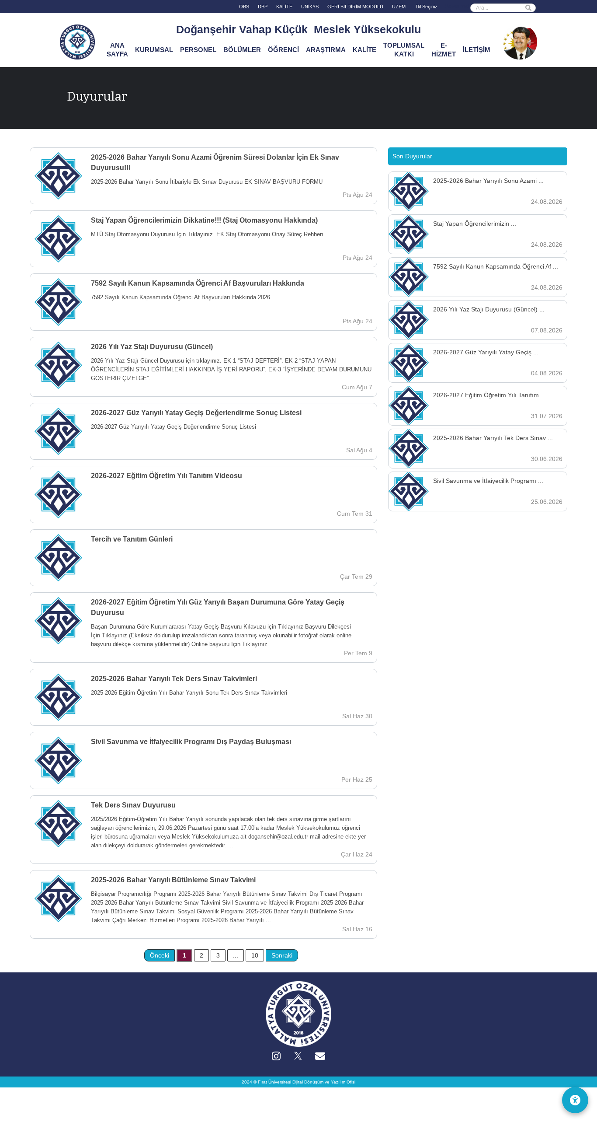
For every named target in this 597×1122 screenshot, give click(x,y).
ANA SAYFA (117, 50)
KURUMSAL (154, 49)
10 (254, 955)
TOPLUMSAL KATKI (403, 50)
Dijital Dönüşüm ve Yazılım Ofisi (323, 1082)
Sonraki (281, 955)
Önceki (159, 955)
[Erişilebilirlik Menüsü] (575, 1100)
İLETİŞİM (476, 49)
